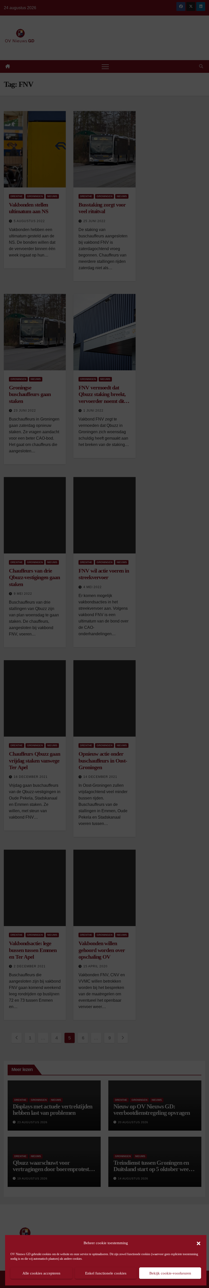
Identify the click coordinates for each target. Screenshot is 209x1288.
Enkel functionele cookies (105, 1273)
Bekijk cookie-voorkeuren (170, 1273)
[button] (198, 1242)
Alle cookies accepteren (41, 1273)
